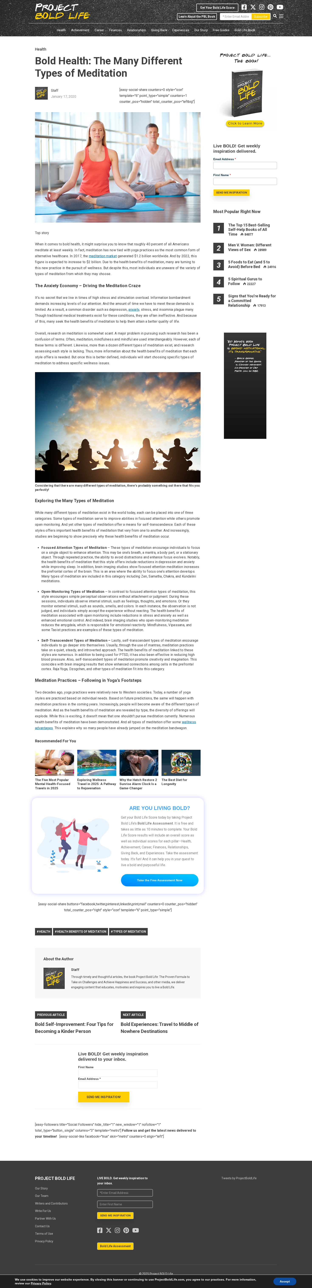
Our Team (41, 1196)
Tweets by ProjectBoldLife (239, 1178)
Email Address (89, 1078)
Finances (115, 30)
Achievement (80, 30)
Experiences (180, 30)
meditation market (103, 256)
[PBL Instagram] (263, 8)
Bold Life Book (245, 30)
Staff (75, 970)
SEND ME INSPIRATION (231, 192)
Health (61, 30)
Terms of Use (44, 1233)
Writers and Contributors (51, 1203)
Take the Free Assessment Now (159, 880)
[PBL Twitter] (254, 8)
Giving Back (159, 30)
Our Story (201, 30)
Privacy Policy (44, 1241)
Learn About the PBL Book (197, 16)
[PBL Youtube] (280, 8)
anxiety (133, 310)
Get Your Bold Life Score (217, 7)
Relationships (136, 30)
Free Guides (221, 30)
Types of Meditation (129, 931)
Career (99, 30)
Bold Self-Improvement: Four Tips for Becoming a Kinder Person (74, 1028)
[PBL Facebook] (101, 1231)
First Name (86, 1067)
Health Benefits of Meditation (81, 931)
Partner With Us (45, 1218)
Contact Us (42, 1226)
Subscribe (260, 16)
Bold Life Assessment (115, 1246)
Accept (285, 1281)
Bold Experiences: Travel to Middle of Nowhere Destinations (160, 1028)
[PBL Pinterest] (272, 8)
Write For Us (43, 1211)
